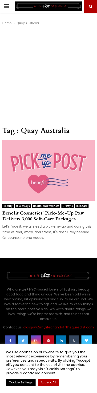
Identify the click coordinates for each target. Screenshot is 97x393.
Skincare (81, 206)
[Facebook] (10, 340)
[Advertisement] (48, 76)
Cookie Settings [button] (21, 382)
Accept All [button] (48, 382)
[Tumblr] (74, 340)
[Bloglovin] (86, 340)
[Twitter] (23, 340)
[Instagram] (36, 340)
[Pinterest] (48, 340)
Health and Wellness (46, 206)
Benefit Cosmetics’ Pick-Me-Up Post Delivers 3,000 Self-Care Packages (43, 216)
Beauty (8, 206)
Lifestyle (68, 206)
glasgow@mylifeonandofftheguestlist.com (58, 327)
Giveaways (23, 206)
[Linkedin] (61, 340)
